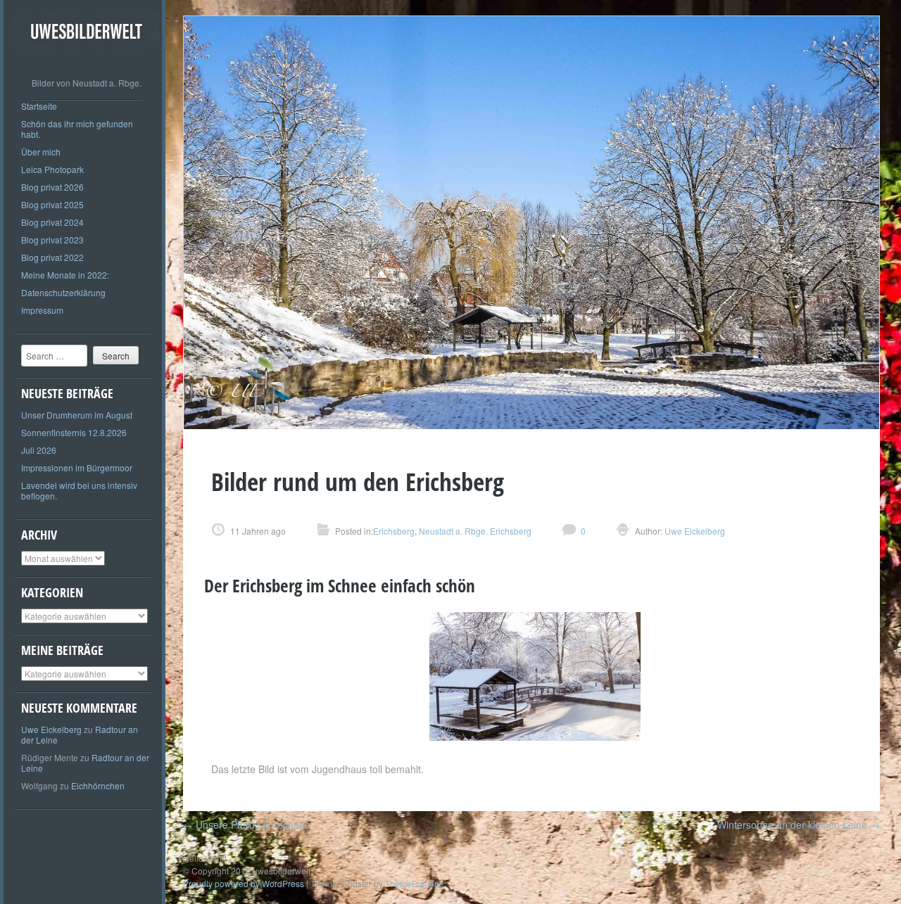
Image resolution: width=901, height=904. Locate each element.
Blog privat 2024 (52, 222)
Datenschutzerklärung (63, 292)
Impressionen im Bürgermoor (76, 467)
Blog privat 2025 (52, 204)
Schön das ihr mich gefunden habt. (77, 128)
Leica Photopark (52, 169)
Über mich (41, 152)
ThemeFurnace (414, 883)
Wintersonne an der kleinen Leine (798, 824)
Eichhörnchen (98, 785)
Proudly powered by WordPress (243, 883)
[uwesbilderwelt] (86, 59)
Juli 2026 (38, 450)
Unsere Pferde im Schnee (246, 824)
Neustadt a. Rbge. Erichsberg (475, 531)
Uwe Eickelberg (51, 729)
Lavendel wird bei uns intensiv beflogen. (79, 490)
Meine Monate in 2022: (65, 275)
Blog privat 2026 (52, 187)
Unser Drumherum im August (76, 415)
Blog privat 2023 (52, 240)
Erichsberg (394, 531)
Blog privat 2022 (52, 257)
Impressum (42, 310)
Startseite (39, 106)
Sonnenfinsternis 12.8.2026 (74, 432)
